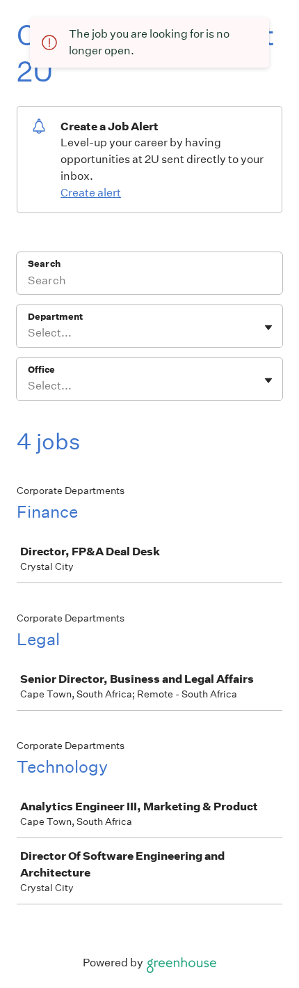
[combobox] (29, 333)
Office (41, 370)
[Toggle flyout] (268, 327)
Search (44, 264)
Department (55, 317)
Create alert (90, 192)
